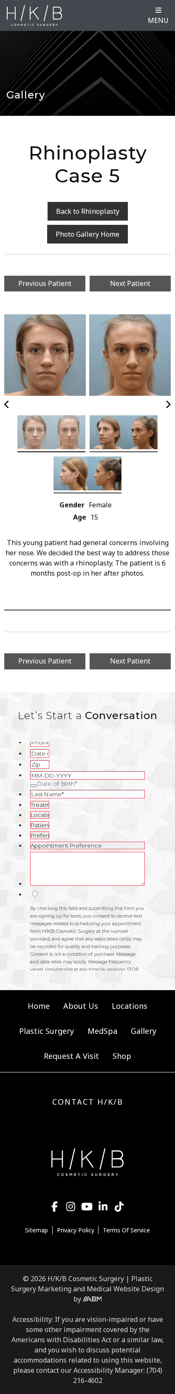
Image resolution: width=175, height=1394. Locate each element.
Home (39, 1006)
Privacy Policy (75, 1230)
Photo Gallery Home (87, 234)
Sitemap (36, 1230)
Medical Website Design (125, 1288)
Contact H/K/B (87, 1102)
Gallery (143, 1031)
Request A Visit (71, 1056)
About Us (80, 1006)
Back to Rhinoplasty (87, 211)
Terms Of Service (126, 1230)
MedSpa (102, 1031)
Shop (122, 1056)
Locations (129, 1006)
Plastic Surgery (46, 1031)
